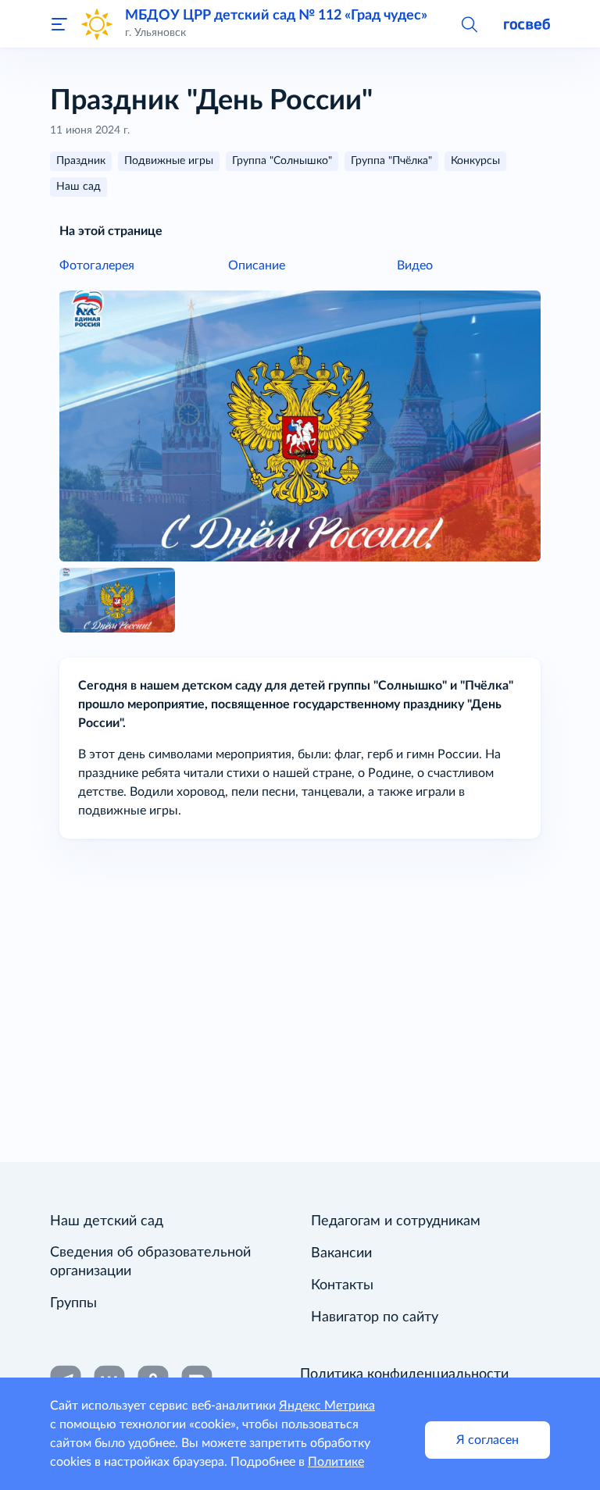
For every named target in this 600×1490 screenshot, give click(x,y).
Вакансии (341, 1253)
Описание (256, 265)
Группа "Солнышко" (282, 160)
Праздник (80, 160)
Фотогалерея (96, 265)
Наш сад (78, 186)
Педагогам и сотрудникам (395, 1221)
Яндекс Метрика (327, 1405)
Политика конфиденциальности (404, 1374)
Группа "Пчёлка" (391, 160)
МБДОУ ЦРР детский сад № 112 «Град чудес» (276, 15)
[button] (468, 23)
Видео (415, 265)
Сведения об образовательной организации (150, 1262)
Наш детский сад (106, 1221)
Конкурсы (475, 160)
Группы (73, 1303)
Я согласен (487, 1440)
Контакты (342, 1285)
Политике (336, 1462)
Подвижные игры (168, 160)
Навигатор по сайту (374, 1317)
